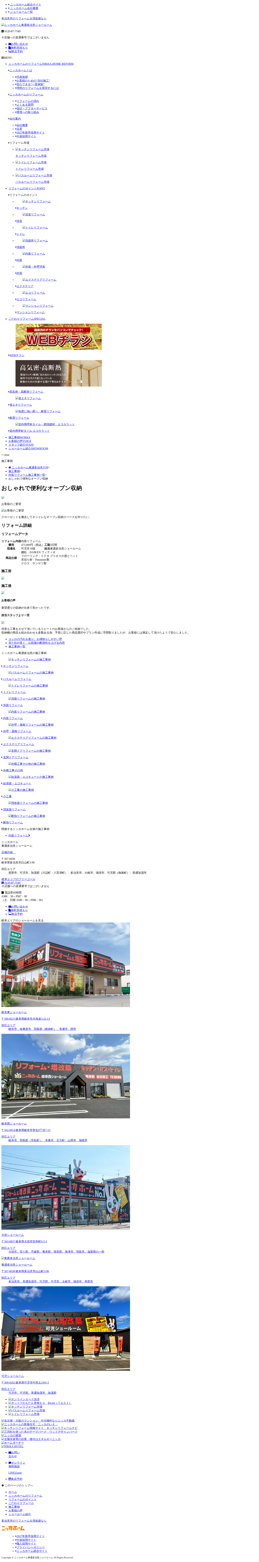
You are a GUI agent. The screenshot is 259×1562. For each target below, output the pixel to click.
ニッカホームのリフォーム (40, 63)
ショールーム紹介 (28, 448)
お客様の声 (19, 441)
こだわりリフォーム (26, 318)
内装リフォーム (18, 835)
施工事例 (19, 437)
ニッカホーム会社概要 (24, 8)
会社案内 (15, 118)
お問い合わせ (19, 43)
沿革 (19, 128)
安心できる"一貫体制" (30, 84)
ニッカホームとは (21, 70)
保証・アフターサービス (32, 108)
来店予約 (17, 51)
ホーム (12, 1491)
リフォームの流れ (28, 101)
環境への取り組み (28, 112)
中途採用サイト (26, 136)
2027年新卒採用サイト (31, 132)
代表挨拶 (22, 76)
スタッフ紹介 (21, 444)
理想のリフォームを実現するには (38, 88)
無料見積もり (19, 47)
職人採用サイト (26, 1543)
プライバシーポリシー (31, 1547)
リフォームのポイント (26, 188)
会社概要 (22, 125)
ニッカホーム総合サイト (25, 4)
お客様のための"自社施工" (33, 80)
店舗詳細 (7, 852)
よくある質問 (25, 104)
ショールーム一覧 (21, 11)
